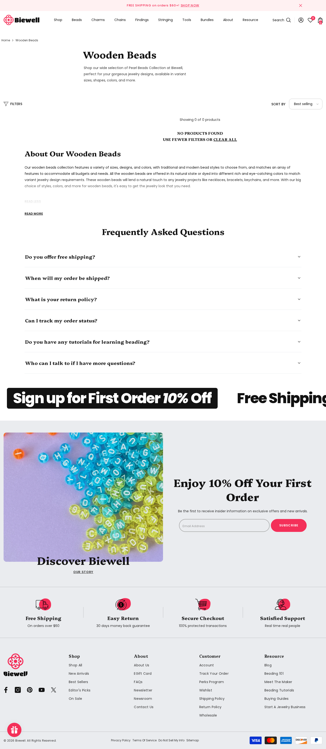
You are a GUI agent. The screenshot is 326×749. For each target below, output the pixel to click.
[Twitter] (53, 690)
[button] (305, 104)
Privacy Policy (121, 740)
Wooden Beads (27, 40)
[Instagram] (17, 690)
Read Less (33, 201)
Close (301, 6)
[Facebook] (5, 690)
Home (5, 40)
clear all (225, 139)
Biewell (20, 740)
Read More (34, 213)
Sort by (278, 104)
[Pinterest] (29, 690)
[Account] (301, 20)
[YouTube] (41, 690)
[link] (43, 612)
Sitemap (192, 740)
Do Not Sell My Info (171, 740)
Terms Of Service (144, 740)
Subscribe (288, 525)
